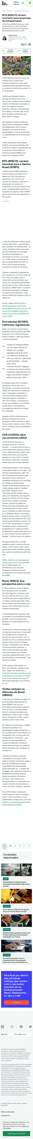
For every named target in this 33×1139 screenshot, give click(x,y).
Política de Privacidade (7, 1112)
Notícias (9, 11)
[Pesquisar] (23, 3)
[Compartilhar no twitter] (24, 846)
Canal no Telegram (25, 50)
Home (4, 11)
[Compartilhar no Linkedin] (10, 846)
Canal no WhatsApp (10, 50)
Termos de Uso (5, 1115)
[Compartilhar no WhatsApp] (29, 846)
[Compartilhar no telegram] (19, 846)
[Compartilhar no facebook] (15, 846)
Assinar (16, 1002)
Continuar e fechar (16, 1133)
